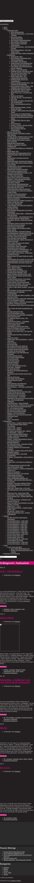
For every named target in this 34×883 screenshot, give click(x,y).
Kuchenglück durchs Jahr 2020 (16, 248)
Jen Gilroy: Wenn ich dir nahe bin (17, 236)
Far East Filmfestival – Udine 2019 (17, 526)
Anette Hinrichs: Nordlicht (14, 269)
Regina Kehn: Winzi (17, 56)
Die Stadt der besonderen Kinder (16, 411)
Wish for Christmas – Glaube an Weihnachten (20, 468)
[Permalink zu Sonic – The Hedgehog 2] (13, 588)
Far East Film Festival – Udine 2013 (17, 539)
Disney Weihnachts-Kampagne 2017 (17, 478)
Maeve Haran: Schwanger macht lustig (18, 177)
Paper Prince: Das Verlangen (15, 385)
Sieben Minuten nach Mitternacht (16, 383)
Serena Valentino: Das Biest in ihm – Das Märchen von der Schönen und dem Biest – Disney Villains (19, 275)
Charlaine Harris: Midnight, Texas (17, 272)
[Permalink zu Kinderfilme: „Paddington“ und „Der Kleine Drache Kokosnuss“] (13, 698)
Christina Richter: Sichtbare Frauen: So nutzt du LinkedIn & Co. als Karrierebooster (20, 137)
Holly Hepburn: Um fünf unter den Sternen (19, 290)
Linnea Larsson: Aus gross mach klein (18, 282)
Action (12, 609)
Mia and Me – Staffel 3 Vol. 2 (15, 511)
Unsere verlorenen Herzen (14, 356)
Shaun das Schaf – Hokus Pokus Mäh (18, 493)
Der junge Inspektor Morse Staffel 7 (17, 424)
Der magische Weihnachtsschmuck (21, 40)
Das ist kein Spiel (12, 344)
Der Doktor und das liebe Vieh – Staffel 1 (19, 431)
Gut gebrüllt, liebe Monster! (19, 61)
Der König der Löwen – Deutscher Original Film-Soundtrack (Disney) (19, 444)
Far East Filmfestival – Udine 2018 (17, 527)
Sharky (22, 671)
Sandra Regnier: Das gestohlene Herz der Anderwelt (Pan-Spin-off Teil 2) (21, 64)
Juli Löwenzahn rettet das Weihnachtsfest (18, 129)
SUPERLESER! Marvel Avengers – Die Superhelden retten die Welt (21, 90)
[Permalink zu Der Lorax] (9, 800)
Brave (21, 759)
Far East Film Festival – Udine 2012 (17, 542)
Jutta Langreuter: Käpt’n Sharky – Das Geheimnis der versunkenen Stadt (22, 86)
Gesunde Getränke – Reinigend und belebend (20, 302)
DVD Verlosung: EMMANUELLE (14, 853)
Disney (26, 759)
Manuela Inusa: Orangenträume (16, 195)
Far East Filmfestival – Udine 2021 (17, 524)
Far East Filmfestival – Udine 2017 (17, 529)
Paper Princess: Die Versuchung (16, 395)
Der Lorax (5, 767)
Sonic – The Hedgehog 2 (11, 571)
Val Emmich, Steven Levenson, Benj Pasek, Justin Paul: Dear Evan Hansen (19, 224)
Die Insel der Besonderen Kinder (16, 409)
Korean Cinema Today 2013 (15, 537)
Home (5, 27)
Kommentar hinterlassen (10, 611)
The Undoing (11, 426)
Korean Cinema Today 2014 (15, 535)
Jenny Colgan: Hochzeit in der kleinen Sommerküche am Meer (18, 243)
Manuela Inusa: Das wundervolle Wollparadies (20, 298)
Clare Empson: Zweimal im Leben (17, 171)
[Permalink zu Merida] (13, 740)
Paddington (14, 719)
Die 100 (9, 418)
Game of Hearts (11, 342)
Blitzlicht (17, 575)
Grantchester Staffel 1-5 (14, 441)
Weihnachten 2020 (12, 30)
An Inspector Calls (12, 208)
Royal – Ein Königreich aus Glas (16, 365)
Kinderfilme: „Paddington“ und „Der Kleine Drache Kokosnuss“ (15, 681)
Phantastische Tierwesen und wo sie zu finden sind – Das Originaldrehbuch (20, 399)
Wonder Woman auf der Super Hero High (19, 392)
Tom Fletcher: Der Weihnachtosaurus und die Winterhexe (21, 67)
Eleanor (9, 382)
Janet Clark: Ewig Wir (13, 316)
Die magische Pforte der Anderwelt (17, 346)
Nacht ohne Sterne (12, 416)
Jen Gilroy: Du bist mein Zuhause (17, 194)
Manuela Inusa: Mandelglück (15, 181)
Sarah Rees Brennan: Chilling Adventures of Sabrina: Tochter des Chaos (20, 201)
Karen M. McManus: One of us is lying (18, 328)
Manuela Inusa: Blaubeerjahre (15, 143)
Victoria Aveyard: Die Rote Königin (17, 285)
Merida (3, 728)
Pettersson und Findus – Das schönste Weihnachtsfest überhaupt (18, 474)
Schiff (17, 671)
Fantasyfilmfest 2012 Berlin (15, 540)
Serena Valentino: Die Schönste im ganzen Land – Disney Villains (19, 266)
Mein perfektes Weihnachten (19, 42)
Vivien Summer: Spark (13, 324)
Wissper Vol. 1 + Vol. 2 (14, 506)
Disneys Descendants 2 (14, 472)
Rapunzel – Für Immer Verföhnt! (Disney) (19, 483)
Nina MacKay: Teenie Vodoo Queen (17, 326)
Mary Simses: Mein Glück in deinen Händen (20, 163)
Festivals (6, 516)
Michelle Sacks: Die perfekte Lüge (17, 271)
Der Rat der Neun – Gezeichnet (16, 396)
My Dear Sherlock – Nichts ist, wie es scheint (20, 405)
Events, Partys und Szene (14, 547)
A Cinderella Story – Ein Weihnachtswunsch (20, 217)
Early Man (14, 99)
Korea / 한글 (7, 872)
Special (6, 874)
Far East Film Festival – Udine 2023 (17, 521)
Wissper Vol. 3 (11, 470)
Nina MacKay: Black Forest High (17, 246)
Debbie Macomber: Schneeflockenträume (19, 231)
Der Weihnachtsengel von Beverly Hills (18, 465)
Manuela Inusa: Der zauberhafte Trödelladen (20, 315)
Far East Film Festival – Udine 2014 (17, 534)
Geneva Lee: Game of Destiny (16, 323)
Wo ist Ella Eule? (16, 123)
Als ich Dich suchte (12, 359)
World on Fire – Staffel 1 (14, 429)
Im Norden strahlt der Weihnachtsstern (18, 218)
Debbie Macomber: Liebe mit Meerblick (18, 189)
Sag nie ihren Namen (13, 360)
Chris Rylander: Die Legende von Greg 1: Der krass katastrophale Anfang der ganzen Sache (20, 260)
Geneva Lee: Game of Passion (16, 329)
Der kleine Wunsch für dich (15, 311)
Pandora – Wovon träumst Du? (16, 413)
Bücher (6, 29)
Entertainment (8, 421)
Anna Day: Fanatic (12, 338)
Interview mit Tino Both (14, 132)
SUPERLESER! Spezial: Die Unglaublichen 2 (19, 80)
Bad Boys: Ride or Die (10, 858)
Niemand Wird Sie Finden (14, 380)
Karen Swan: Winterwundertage (16, 280)
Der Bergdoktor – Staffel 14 (15, 432)
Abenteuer (7, 609)
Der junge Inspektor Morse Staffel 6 (17, 434)
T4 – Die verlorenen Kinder (15, 408)
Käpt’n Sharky (7, 618)
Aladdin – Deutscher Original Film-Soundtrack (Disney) (17, 436)
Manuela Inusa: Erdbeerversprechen (17, 169)
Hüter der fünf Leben (13, 377)
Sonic (23, 609)
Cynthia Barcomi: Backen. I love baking (18, 279)
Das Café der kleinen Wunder (15, 357)
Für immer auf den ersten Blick (16, 351)
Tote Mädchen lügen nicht (14, 390)
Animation (18, 609)
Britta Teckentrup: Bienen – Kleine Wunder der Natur (21, 108)
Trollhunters (10, 401)
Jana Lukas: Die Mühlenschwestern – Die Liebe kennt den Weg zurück (19, 186)
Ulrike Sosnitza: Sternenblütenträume (18, 184)
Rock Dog (10, 460)
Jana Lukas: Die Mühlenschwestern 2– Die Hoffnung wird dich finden (19, 173)
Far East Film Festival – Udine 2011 (17, 544)
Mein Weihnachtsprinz (17, 32)
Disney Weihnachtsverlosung (15, 477)
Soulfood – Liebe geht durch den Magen (18, 179)
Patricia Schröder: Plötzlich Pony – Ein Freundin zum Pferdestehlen (22, 83)
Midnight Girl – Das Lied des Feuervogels (19, 414)
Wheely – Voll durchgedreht (19, 69)
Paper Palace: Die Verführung (15, 378)
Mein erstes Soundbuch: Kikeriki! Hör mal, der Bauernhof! (22, 101)
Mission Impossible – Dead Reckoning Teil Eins (17, 860)
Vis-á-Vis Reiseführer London (15, 313)
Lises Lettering (11, 164)
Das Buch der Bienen (17, 96)
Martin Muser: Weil (12, 151)
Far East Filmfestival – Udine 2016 (17, 530)
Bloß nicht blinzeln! (13, 362)
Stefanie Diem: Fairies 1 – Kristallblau (18, 321)
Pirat (13, 671)
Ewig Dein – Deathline (13, 367)
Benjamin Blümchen (13, 442)
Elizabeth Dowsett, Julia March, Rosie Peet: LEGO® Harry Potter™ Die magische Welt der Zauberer (22, 73)
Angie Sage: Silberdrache (14, 204)
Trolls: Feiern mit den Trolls (15, 467)
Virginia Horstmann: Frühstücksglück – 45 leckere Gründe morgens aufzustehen (19, 250)
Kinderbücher (11, 55)
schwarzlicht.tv (4, 24)
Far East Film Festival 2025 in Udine (14, 852)
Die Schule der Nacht (13, 369)
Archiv (6, 545)
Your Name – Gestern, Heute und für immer (19, 450)
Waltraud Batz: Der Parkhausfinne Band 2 (19, 153)
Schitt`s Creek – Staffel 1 (14, 427)
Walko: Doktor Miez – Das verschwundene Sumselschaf (19, 77)
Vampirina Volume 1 (13, 452)
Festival (6, 871)
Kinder (23, 669)
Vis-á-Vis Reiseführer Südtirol (15, 300)
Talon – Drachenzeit (13, 419)
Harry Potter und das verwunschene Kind (19, 406)
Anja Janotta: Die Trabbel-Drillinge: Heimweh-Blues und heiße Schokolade (22, 114)
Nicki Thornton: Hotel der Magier (17, 238)
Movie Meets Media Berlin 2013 (20, 548)
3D (4, 717)
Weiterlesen (3, 606)
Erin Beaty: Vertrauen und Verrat (16, 303)
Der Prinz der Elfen (12, 364)
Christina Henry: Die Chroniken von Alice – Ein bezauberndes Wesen (20, 167)
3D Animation (10, 717)
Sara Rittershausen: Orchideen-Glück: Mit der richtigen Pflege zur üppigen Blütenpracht (20, 234)
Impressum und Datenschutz (12, 553)
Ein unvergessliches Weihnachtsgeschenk (17, 37)
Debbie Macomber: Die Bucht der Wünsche (19, 161)
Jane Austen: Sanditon (13, 182)
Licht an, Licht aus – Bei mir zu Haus (21, 125)
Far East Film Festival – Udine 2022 (17, 522)
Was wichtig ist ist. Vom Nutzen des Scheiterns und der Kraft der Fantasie (17, 348)
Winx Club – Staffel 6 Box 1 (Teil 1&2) (18, 488)
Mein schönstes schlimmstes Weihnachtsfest (19, 44)
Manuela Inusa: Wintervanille (15, 226)
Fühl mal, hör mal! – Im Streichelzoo (21, 97)
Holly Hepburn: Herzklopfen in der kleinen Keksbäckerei (21, 59)
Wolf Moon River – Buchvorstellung (17, 403)
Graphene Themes (15, 880)
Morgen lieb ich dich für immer (16, 393)
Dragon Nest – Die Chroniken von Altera (19, 494)
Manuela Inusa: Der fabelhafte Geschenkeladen (16, 292)
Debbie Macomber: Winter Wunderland (22, 53)
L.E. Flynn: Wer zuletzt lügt (15, 176)
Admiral (6, 669)
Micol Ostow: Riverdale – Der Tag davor (19, 284)
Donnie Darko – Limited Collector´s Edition (20, 423)
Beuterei (18, 669)
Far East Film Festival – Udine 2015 (17, 532)
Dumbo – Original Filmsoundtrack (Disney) (19, 439)
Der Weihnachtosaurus (17, 127)
